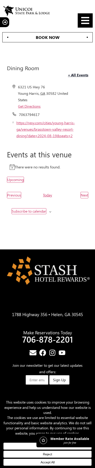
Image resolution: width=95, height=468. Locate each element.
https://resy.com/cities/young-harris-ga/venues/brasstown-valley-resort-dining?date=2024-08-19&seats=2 (45, 129)
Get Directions (29, 106)
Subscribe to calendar (29, 211)
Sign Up (59, 379)
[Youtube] (62, 353)
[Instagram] (52, 353)
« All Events (78, 74)
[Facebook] (43, 353)
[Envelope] (33, 353)
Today (47, 195)
